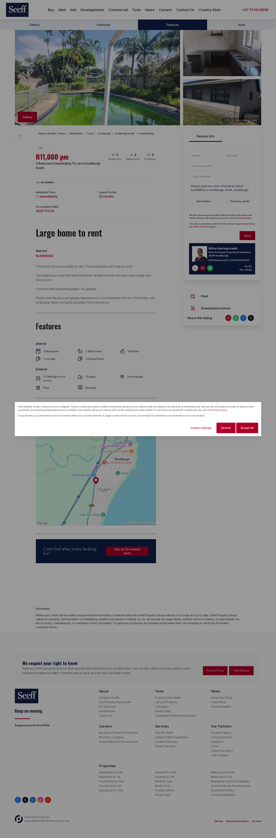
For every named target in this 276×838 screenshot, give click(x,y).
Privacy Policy (219, 410)
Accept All (247, 427)
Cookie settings (201, 427)
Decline (226, 427)
